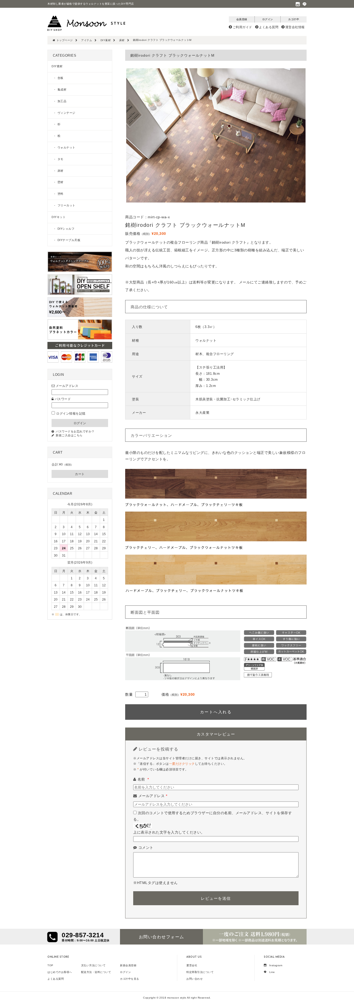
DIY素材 (57, 66)
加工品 (62, 101)
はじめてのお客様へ (59, 972)
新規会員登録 (128, 965)
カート (80, 474)
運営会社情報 (295, 27)
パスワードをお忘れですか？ (75, 431)
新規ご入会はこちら (69, 435)
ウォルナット (66, 147)
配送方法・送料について (96, 972)
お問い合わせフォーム (161, 937)
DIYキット (59, 217)
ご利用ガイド (242, 27)
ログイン (125, 972)
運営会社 (191, 965)
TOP (50, 965)
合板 (60, 77)
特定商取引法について (200, 972)
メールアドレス (152, 796)
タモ (60, 159)
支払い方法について (93, 965)
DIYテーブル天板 (69, 240)
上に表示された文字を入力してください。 (169, 832)
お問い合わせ (194, 978)
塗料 (60, 193)
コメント (145, 847)
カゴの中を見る (129, 978)
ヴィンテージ (66, 112)
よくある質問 (268, 27)
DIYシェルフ (66, 228)
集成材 (62, 89)
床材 (60, 170)
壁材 (60, 182)
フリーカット (66, 205)
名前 (143, 779)
